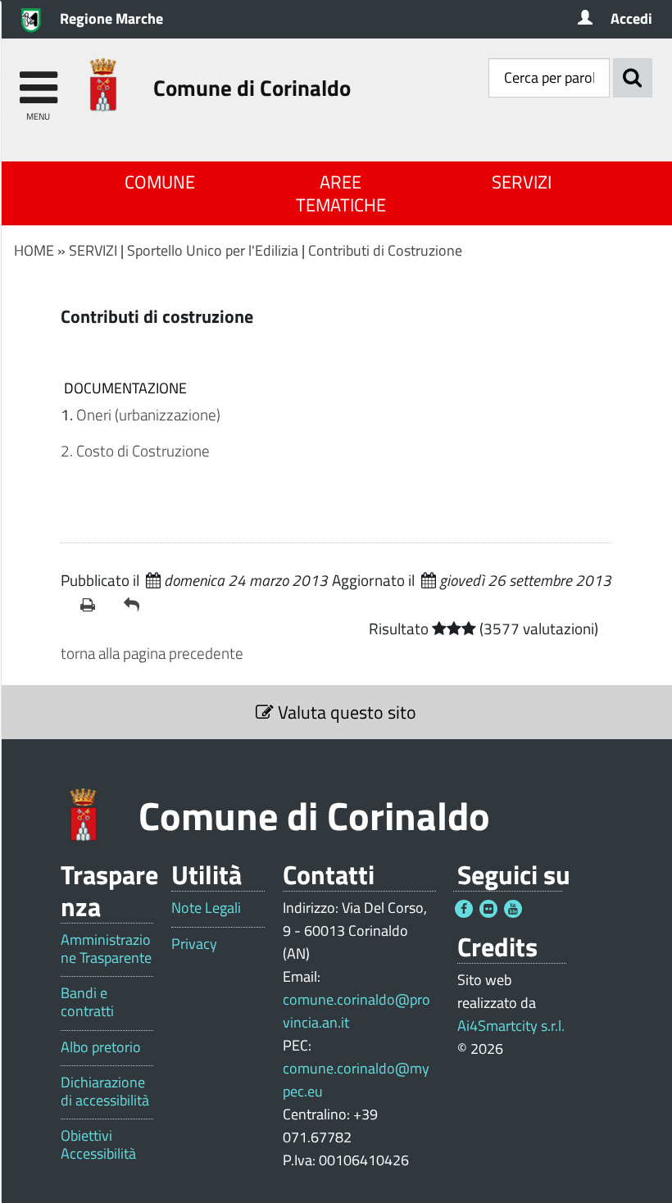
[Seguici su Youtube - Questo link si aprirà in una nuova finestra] (513, 909)
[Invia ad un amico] (139, 604)
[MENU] (38, 80)
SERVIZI (522, 182)
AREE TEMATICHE (341, 193)
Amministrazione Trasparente (106, 948)
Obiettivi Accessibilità (98, 1144)
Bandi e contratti (87, 1001)
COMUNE (160, 182)
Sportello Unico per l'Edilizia (212, 250)
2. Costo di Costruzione (135, 450)
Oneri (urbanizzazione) (148, 414)
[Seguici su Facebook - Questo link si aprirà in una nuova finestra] (464, 909)
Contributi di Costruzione (385, 250)
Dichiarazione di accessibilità (105, 1091)
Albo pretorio (101, 1047)
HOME (34, 250)
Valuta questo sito (345, 712)
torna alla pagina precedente (152, 653)
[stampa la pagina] (95, 604)
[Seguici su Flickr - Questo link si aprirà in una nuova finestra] (488, 909)
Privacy (194, 944)
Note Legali (206, 908)
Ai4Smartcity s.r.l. (511, 1026)
